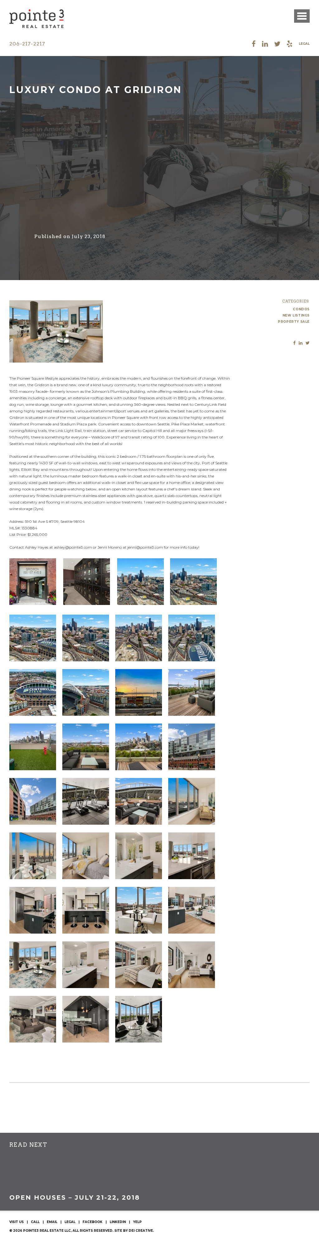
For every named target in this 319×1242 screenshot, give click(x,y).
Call (35, 1222)
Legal (304, 44)
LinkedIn (118, 1222)
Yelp (137, 1222)
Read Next (28, 1145)
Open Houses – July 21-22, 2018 (74, 1197)
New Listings (296, 315)
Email (52, 1222)
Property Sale (294, 322)
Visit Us (16, 1222)
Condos (301, 309)
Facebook (92, 1222)
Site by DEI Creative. (134, 1231)
